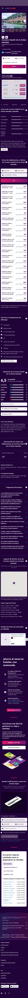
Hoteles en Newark (7, 897)
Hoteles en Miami (7, 884)
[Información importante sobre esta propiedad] (26, 444)
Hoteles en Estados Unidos (8, 935)
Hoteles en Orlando (8, 886)
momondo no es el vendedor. (10, 922)
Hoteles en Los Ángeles (9, 888)
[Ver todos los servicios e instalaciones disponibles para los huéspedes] (26, 319)
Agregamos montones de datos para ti (13, 925)
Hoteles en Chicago (8, 895)
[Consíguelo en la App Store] (14, 986)
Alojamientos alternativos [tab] (10, 867)
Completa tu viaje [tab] (8, 874)
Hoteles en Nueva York (8, 882)
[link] (14, 710)
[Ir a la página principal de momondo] (10, 8)
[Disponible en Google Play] (5, 986)
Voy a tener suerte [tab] (8, 871)
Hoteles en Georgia (20, 935)
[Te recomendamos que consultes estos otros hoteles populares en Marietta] (26, 628)
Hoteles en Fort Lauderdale (7, 900)
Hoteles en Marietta (5, 937)
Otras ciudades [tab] (7, 863)
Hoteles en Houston (8, 903)
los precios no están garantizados (14, 918)
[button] (2, 8)
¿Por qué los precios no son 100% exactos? (11, 928)
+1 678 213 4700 (6, 49)
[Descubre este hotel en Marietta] (26, 110)
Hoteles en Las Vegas (8, 890)
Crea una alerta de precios (14, 701)
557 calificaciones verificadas (16, 52)
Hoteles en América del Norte (17, 934)
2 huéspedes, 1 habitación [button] (10, 62)
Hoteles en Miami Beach (9, 892)
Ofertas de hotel (5, 934)
